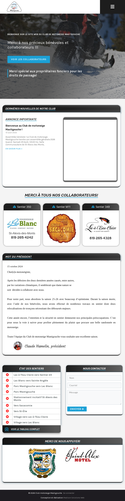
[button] (112, 6)
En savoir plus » (13, 148)
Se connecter (68, 493)
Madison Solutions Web (73, 497)
